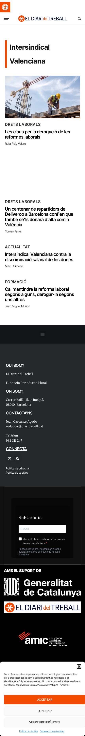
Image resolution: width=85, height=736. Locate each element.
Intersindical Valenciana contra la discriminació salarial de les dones (39, 256)
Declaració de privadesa (52, 731)
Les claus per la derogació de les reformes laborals (37, 134)
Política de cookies (28, 731)
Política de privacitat (17, 468)
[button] (5, 7)
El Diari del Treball (19, 374)
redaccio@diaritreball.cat (24, 426)
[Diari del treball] (42, 18)
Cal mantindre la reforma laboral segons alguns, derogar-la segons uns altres (39, 294)
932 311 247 (14, 440)
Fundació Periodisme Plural (26, 383)
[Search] (79, 18)
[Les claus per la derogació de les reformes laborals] (42, 97)
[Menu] (6, 18)
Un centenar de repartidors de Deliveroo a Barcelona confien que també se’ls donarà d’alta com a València (39, 216)
